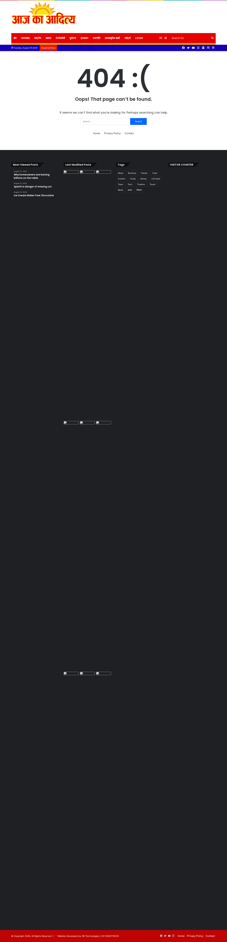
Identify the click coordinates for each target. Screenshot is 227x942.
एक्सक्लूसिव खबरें (112, 38)
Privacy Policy (112, 133)
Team (120, 184)
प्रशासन (84, 38)
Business (132, 173)
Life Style (155, 178)
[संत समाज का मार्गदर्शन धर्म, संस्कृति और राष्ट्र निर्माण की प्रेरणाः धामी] (71, 796)
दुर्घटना (73, 38)
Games (143, 178)
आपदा (130, 190)
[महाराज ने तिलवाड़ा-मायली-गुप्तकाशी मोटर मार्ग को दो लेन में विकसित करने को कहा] (103, 676)
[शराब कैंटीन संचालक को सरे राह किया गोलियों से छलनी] (87, 545)
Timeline (141, 184)
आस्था (48, 38)
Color (154, 173)
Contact (129, 133)
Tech (130, 184)
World (120, 190)
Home (96, 133)
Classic (144, 173)
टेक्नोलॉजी (60, 38)
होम (15, 38)
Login (139, 38)
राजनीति (96, 38)
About (120, 173)
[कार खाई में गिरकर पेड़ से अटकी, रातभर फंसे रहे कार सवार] (71, 174)
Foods (133, 178)
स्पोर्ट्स (128, 38)
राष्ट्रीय (37, 38)
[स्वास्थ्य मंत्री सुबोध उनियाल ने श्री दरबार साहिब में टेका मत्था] (71, 425)
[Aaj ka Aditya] (43, 16)
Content (121, 178)
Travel (152, 184)
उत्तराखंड (25, 38)
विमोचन (139, 190)
